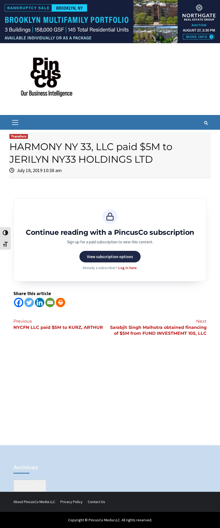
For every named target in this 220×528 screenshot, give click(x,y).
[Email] (50, 302)
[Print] (60, 302)
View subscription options (110, 256)
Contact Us (96, 501)
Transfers (18, 136)
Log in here (127, 267)
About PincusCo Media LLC (34, 501)
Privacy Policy (71, 501)
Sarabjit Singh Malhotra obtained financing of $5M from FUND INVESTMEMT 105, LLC (158, 327)
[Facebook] (18, 302)
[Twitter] (29, 302)
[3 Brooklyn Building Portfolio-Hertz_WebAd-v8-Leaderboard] (110, 21)
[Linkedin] (39, 302)
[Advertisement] (110, 399)
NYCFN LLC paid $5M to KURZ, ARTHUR (58, 324)
